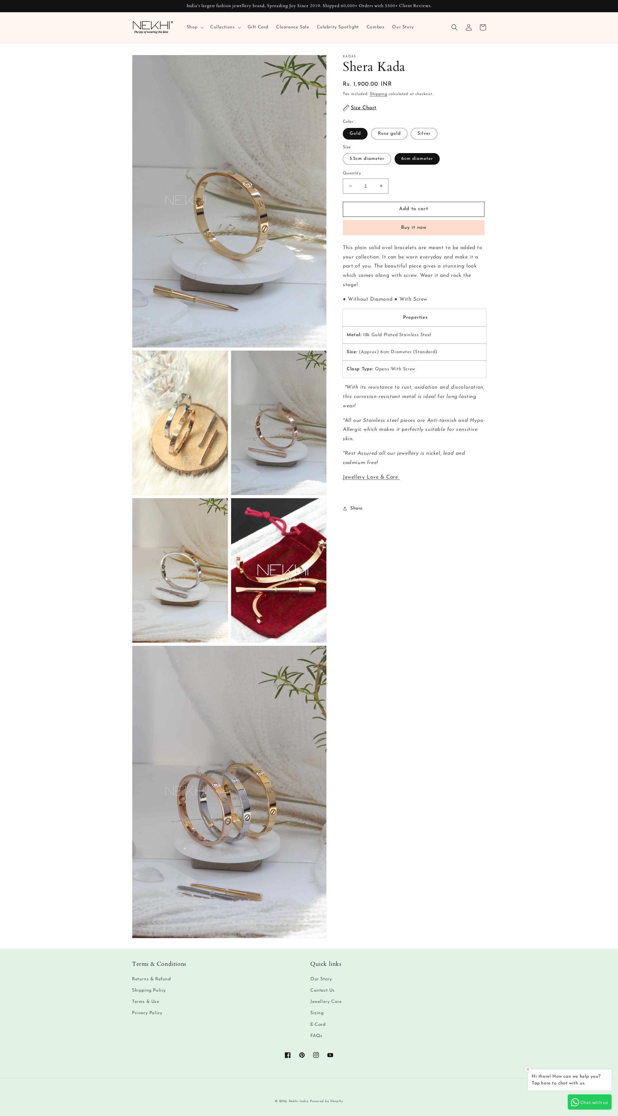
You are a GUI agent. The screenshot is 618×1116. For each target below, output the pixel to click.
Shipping (378, 94)
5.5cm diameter (367, 158)
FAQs (316, 1036)
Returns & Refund (151, 979)
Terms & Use (145, 1001)
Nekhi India (299, 1101)
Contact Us (322, 990)
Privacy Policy (147, 1013)
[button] (194, 27)
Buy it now (413, 227)
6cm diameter (417, 158)
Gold (355, 133)
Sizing (317, 1013)
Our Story (321, 979)
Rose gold (389, 133)
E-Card (318, 1024)
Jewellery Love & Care (371, 477)
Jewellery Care (326, 1001)
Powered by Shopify (326, 1101)
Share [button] (356, 508)
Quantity (352, 173)
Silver (424, 133)
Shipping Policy (149, 990)
